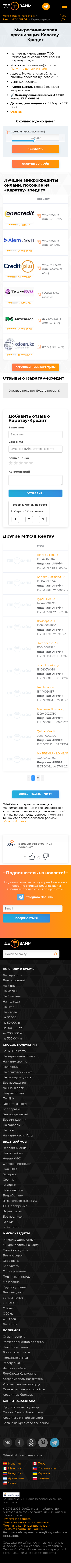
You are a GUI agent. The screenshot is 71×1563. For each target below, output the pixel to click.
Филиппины (47, 1468)
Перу (41, 1463)
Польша (44, 1478)
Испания (14, 1463)
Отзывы (16, 111)
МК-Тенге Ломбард (50, 709)
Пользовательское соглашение (26, 1522)
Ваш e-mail (17, 442)
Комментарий (19, 471)
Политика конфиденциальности (26, 1525)
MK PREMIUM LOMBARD (53, 753)
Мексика (14, 1468)
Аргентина (16, 1478)
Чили (12, 1483)
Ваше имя (16, 427)
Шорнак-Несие (47, 555)
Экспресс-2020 (47, 643)
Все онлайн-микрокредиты (35, 367)
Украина (44, 1473)
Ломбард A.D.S (47, 621)
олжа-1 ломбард (48, 665)
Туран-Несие (46, 599)
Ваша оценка (19, 458)
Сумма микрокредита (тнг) (28, 131)
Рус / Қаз (62, 17)
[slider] (35, 137)
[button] (9, 137)
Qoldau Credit (46, 731)
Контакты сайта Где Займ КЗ (24, 1529)
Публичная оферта (17, 1519)
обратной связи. (15, 821)
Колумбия (15, 1473)
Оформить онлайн (35, 163)
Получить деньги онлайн (28, 68)
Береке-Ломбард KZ (51, 577)
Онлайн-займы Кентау (35, 794)
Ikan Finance (45, 687)
